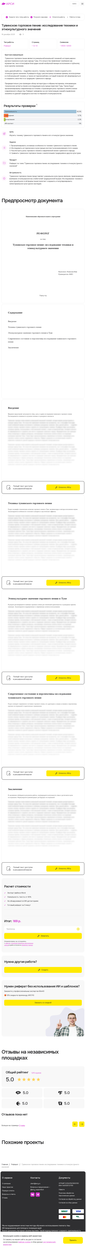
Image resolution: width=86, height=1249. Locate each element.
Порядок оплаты (8, 1191)
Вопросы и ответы (8, 1194)
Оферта (61, 1189)
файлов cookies (24, 1242)
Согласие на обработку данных (70, 1199)
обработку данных (27, 945)
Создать (44, 970)
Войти (74, 4)
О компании (6, 1183)
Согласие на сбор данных (68, 1203)
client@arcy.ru (35, 1183)
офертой (7, 943)
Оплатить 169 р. (65, 487)
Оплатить (45, 936)
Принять (73, 1240)
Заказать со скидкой (43, 1003)
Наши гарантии (7, 1187)
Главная (5, 1164)
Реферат (14, 1164)
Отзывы (22, 1125)
